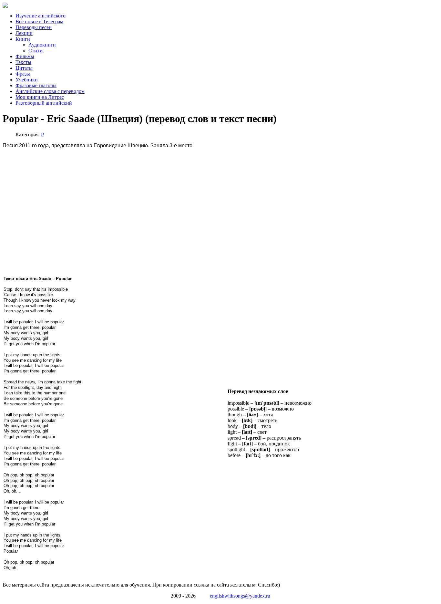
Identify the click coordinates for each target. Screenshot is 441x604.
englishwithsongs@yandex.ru (240, 596)
